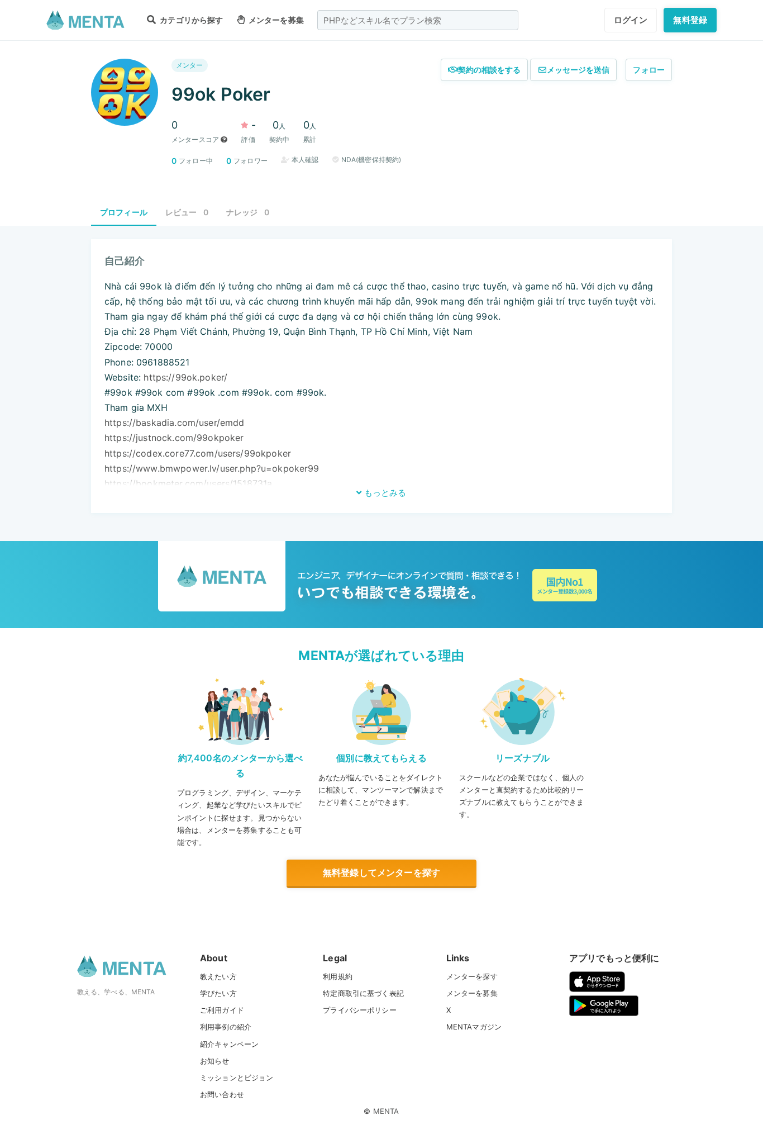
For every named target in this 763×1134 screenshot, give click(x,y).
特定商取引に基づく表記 (363, 993)
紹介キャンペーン (229, 1044)
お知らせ (215, 1060)
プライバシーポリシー (360, 1009)
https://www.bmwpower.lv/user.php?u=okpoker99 (211, 468)
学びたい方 (218, 993)
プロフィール (123, 212)
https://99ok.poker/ (185, 377)
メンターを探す (472, 976)
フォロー (649, 69)
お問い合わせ (222, 1094)
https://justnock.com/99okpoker (174, 437)
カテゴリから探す (190, 20)
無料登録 (690, 20)
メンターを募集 (275, 20)
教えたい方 (218, 976)
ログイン (631, 20)
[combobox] (417, 20)
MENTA (386, 1111)
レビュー (186, 212)
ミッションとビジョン (237, 1077)
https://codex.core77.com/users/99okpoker (197, 453)
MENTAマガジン (474, 1026)
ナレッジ (247, 212)
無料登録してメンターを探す (381, 872)
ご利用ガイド (222, 1009)
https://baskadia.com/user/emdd (174, 422)
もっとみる (384, 492)
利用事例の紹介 (225, 1026)
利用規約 (337, 976)
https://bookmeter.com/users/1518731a (188, 483)
